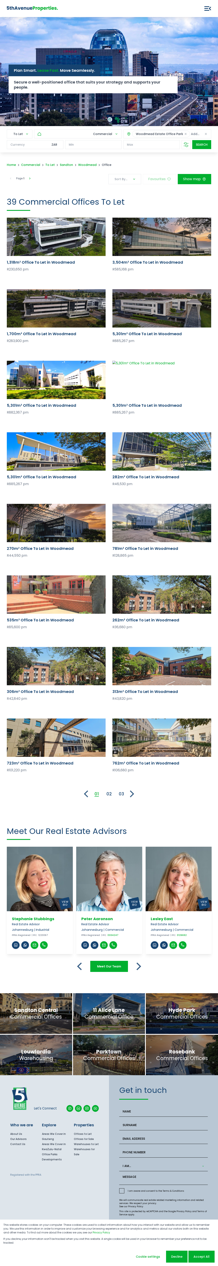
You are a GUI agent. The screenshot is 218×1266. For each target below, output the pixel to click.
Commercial (30, 165)
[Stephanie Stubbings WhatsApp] (25, 945)
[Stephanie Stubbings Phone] (44, 945)
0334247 (113, 935)
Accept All (201, 1257)
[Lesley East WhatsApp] (164, 945)
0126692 (182, 935)
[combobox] (162, 1166)
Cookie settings (148, 1257)
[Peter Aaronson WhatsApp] (94, 945)
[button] (185, 134)
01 (97, 794)
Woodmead (87, 165)
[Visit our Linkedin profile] (78, 1108)
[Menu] (207, 8)
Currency (17, 144)
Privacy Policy (135, 1206)
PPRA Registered (21, 935)
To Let (50, 165)
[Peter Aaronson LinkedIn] (85, 945)
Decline (176, 1257)
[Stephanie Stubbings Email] (34, 945)
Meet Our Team (109, 966)
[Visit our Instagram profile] (86, 1108)
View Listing (56, 236)
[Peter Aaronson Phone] (113, 945)
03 (121, 794)
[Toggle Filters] (186, 144)
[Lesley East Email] (173, 945)
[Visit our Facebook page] (69, 1108)
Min (71, 144)
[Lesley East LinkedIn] (154, 945)
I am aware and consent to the (156, 1191)
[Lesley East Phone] (182, 945)
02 (109, 794)
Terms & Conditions (173, 1191)
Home (11, 165)
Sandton (66, 165)
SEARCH (202, 144)
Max (130, 144)
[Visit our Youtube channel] (95, 1108)
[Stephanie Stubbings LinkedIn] (16, 945)
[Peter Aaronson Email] (104, 945)
